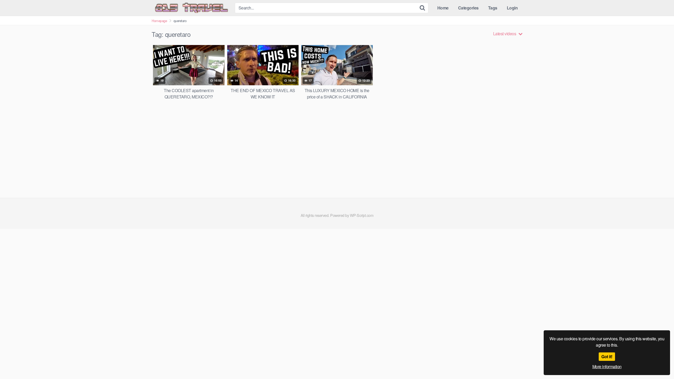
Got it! (606, 356)
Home (443, 8)
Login (512, 8)
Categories (468, 8)
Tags (492, 8)
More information (607, 366)
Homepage (159, 20)
